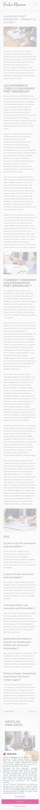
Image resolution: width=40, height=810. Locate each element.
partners (14, 757)
